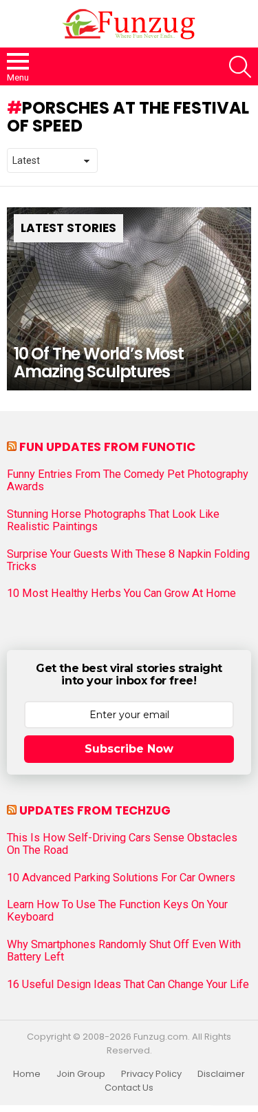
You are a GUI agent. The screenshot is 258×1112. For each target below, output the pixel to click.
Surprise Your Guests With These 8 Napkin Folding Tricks (128, 560)
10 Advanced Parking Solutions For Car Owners (121, 878)
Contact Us (129, 1087)
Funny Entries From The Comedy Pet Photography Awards (127, 480)
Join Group (80, 1074)
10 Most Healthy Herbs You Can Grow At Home (121, 593)
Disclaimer (221, 1074)
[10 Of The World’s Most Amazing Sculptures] (129, 298)
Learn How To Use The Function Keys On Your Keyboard (117, 911)
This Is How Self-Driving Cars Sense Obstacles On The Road (122, 844)
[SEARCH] (240, 67)
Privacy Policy (151, 1074)
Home (27, 1074)
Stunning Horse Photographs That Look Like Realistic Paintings (113, 520)
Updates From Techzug (95, 810)
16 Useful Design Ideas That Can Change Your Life (128, 984)
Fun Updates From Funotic (107, 447)
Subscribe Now (129, 748)
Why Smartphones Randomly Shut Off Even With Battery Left (124, 950)
